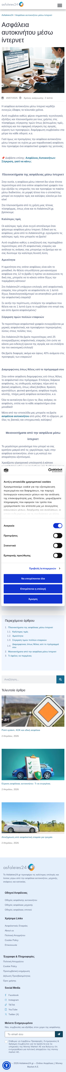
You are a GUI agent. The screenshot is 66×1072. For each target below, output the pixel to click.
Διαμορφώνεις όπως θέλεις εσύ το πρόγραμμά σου (35, 645)
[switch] (57, 535)
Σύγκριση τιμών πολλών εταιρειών (29, 640)
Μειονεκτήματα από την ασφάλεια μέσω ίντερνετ (32, 651)
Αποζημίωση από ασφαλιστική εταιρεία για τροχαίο (27, 837)
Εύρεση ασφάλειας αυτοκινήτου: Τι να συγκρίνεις (26, 783)
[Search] (60, 679)
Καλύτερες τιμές (20, 631)
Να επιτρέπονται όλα (33, 578)
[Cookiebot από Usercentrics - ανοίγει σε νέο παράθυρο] (48, 470)
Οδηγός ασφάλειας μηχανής (19, 905)
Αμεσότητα (17, 636)
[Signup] (59, 1034)
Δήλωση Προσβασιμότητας (16, 976)
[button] (60, 5)
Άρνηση (33, 599)
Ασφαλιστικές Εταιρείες (16, 925)
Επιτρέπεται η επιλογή (33, 588)
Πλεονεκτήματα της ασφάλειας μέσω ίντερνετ (30, 627)
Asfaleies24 (7, 15)
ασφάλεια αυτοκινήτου (15, 416)
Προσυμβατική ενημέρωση (16, 971)
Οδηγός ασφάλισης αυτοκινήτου (21, 900)
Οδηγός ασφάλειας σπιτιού (18, 909)
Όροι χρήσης (9, 980)
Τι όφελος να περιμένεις (20, 655)
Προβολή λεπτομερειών (42, 568)
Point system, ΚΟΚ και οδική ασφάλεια (21, 730)
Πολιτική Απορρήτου (15, 935)
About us (9, 930)
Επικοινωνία (11, 945)
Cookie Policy (11, 940)
